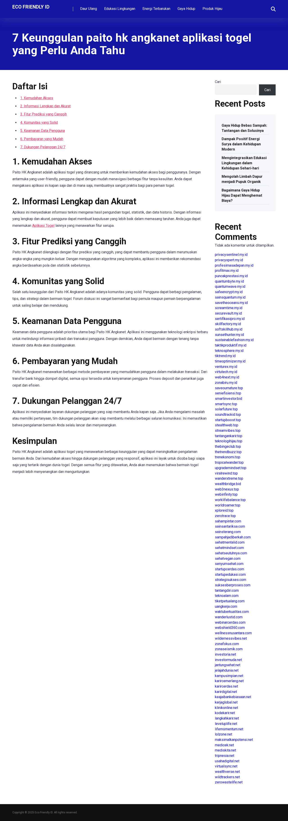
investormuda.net (228, 660)
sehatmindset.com (229, 548)
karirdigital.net (226, 692)
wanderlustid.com (229, 617)
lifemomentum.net (229, 729)
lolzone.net (223, 734)
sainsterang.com (228, 532)
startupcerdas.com (229, 569)
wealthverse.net (227, 771)
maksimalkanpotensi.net (234, 740)
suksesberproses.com (232, 585)
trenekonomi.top (227, 457)
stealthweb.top (226, 425)
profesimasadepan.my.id (234, 265)
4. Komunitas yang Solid (39, 122)
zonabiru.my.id (226, 382)
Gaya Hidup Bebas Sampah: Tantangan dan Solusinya (244, 128)
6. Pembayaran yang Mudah (41, 139)
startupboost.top (228, 420)
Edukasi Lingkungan (119, 9)
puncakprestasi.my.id (231, 276)
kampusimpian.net (229, 676)
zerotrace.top (225, 516)
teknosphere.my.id (229, 351)
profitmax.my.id (226, 270)
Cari (218, 82)
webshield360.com (230, 627)
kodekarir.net (225, 713)
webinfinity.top (226, 494)
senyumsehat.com (229, 564)
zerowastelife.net (229, 782)
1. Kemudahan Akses (36, 98)
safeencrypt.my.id (229, 292)
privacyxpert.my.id (229, 260)
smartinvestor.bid (228, 398)
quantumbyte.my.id (229, 281)
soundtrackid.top (228, 414)
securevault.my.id (228, 313)
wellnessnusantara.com (233, 633)
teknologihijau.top (228, 441)
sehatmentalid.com (230, 542)
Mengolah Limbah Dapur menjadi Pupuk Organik (242, 179)
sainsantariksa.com (230, 526)
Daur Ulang (88, 9)
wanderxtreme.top (229, 478)
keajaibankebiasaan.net (233, 697)
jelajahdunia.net (226, 670)
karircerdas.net (226, 686)
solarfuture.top (226, 409)
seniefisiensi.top (228, 393)
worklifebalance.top (230, 500)
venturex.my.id (226, 366)
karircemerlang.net (229, 681)
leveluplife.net (226, 724)
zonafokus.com (227, 644)
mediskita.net (225, 750)
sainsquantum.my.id (230, 297)
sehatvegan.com (228, 558)
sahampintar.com (228, 521)
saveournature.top (229, 388)
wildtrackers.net (227, 777)
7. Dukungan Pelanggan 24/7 (42, 147)
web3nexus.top (227, 489)
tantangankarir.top (228, 436)
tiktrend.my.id (225, 356)
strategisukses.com (230, 580)
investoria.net (225, 654)
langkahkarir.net (227, 718)
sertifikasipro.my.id (230, 319)
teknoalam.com (226, 596)
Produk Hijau (212, 9)
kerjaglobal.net (226, 702)
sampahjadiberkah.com (233, 537)
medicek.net (224, 745)
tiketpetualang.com (230, 601)
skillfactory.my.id (228, 324)
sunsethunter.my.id (229, 335)
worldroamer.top (227, 505)
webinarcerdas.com (230, 622)
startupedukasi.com (230, 574)
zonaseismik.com (229, 649)
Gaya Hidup (186, 9)
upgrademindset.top (230, 468)
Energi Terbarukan (156, 9)
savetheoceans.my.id (231, 303)
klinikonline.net (226, 708)
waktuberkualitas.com (232, 612)
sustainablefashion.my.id (234, 340)
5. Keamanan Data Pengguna (42, 130)
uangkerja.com (226, 606)
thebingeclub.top (228, 446)
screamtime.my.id (228, 308)
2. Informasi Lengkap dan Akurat (45, 106)
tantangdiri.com (227, 590)
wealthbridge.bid (228, 484)
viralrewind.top (226, 473)
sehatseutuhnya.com (231, 553)
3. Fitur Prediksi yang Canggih (43, 114)
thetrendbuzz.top (228, 452)
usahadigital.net (227, 761)
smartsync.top (226, 404)
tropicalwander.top (229, 462)
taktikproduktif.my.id (230, 345)
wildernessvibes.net (231, 638)
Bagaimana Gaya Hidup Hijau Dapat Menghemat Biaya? (242, 195)
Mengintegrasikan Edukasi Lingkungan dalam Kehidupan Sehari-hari (244, 163)
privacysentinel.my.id (231, 254)
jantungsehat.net (227, 665)
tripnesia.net (224, 756)
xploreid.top (224, 510)
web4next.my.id (227, 377)
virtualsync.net (226, 766)
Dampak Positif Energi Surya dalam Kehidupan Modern (241, 144)
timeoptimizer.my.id (230, 361)
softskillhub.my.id (228, 329)
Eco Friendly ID (31, 6)
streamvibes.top (228, 430)
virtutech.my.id (226, 372)
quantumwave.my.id (230, 286)
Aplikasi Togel (43, 225)
